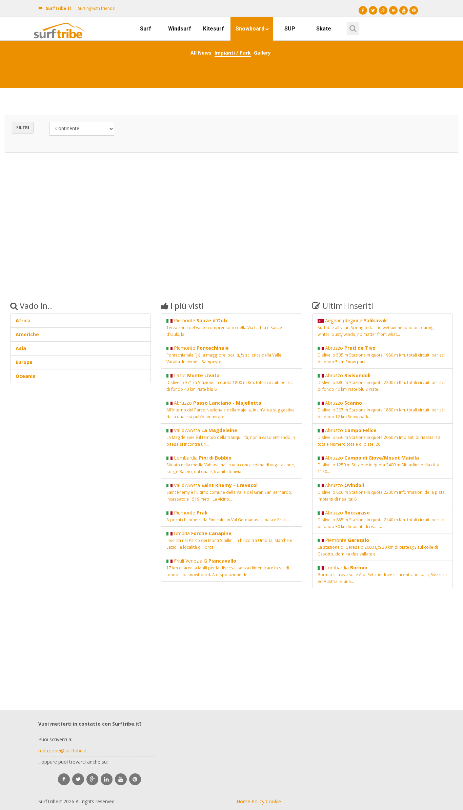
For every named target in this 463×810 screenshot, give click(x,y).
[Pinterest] (413, 10)
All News (201, 52)
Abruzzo (230, 409)
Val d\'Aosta (230, 437)
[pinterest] (135, 779)
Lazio (230, 382)
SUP (289, 28)
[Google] (383, 10)
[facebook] (64, 779)
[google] (92, 779)
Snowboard (250, 28)
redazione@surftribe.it (62, 750)
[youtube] (121, 779)
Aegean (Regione (376, 327)
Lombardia (230, 464)
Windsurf (179, 28)
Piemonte (224, 327)
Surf (145, 28)
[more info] (61, 25)
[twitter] (78, 779)
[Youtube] (403, 10)
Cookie (273, 801)
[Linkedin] (393, 10)
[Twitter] (373, 10)
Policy (257, 801)
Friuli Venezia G (227, 567)
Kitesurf (213, 28)
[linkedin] (107, 779)
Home (243, 801)
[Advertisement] (231, 221)
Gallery (262, 52)
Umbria (229, 540)
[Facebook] (363, 10)
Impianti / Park (233, 52)
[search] (352, 26)
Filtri (22, 127)
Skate (323, 28)
